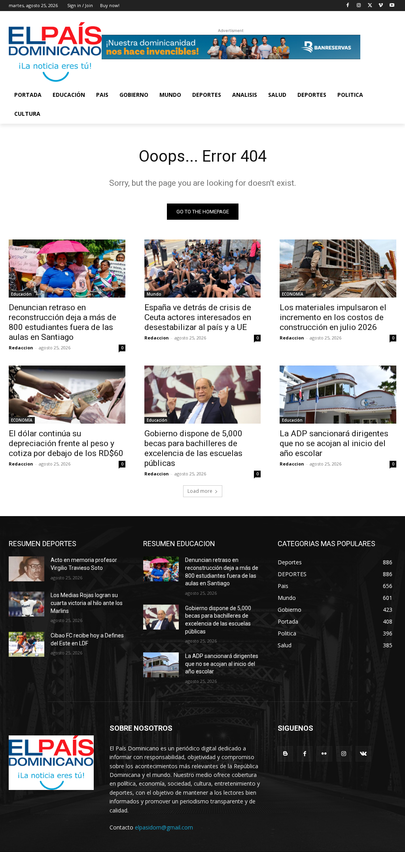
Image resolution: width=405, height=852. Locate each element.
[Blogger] (285, 754)
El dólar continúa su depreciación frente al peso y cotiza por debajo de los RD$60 (66, 443)
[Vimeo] (380, 5)
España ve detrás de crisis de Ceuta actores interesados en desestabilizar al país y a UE (197, 317)
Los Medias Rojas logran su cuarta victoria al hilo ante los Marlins (87, 603)
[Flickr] (324, 754)
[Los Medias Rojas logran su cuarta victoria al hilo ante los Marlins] (26, 604)
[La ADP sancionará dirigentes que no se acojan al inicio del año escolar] (338, 395)
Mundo (154, 294)
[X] (370, 5)
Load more (199, 491)
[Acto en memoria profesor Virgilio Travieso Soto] (26, 568)
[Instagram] (358, 5)
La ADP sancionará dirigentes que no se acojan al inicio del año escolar (334, 443)
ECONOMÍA (292, 294)
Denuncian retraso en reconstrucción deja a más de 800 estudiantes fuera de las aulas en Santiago (62, 322)
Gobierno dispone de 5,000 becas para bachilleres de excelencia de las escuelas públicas (193, 448)
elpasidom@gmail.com (164, 827)
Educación (21, 294)
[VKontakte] (363, 754)
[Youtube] (391, 5)
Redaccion (21, 348)
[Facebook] (347, 5)
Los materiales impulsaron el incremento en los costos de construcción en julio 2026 (333, 317)
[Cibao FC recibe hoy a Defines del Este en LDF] (26, 644)
